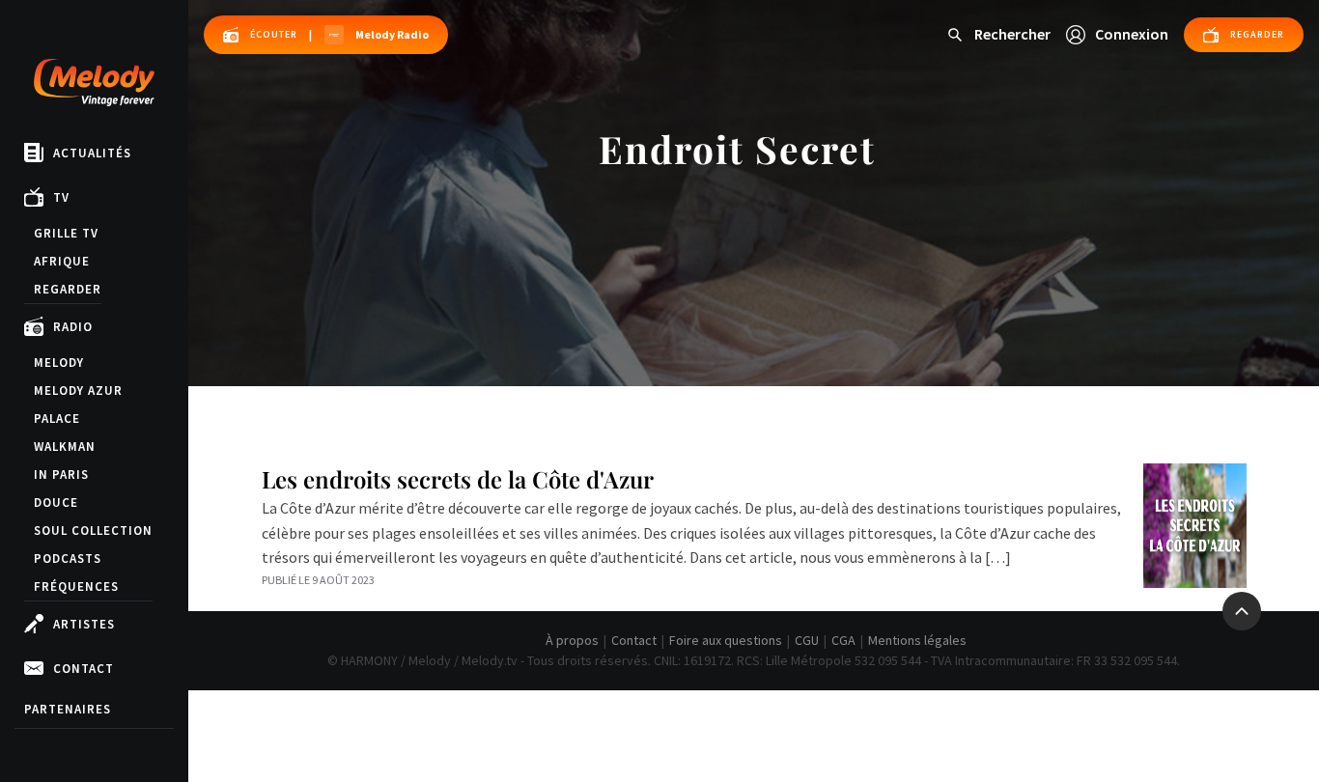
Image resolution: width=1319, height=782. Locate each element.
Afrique (62, 261)
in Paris (61, 474)
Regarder (67, 289)
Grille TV (66, 233)
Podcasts (67, 558)
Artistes (84, 624)
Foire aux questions (725, 640)
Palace (57, 418)
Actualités (92, 153)
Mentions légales (917, 640)
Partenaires (67, 709)
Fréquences (76, 586)
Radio (73, 327)
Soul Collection (93, 530)
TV (61, 197)
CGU (807, 640)
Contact (83, 668)
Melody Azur (78, 390)
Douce (56, 502)
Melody (59, 362)
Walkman (65, 446)
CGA (843, 640)
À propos (572, 640)
